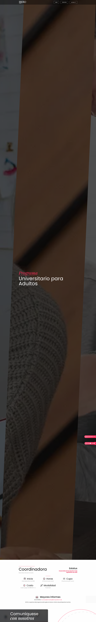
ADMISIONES (64, 2)
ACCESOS (73, 2)
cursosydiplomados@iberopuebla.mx (51, 599)
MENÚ (56, 2)
